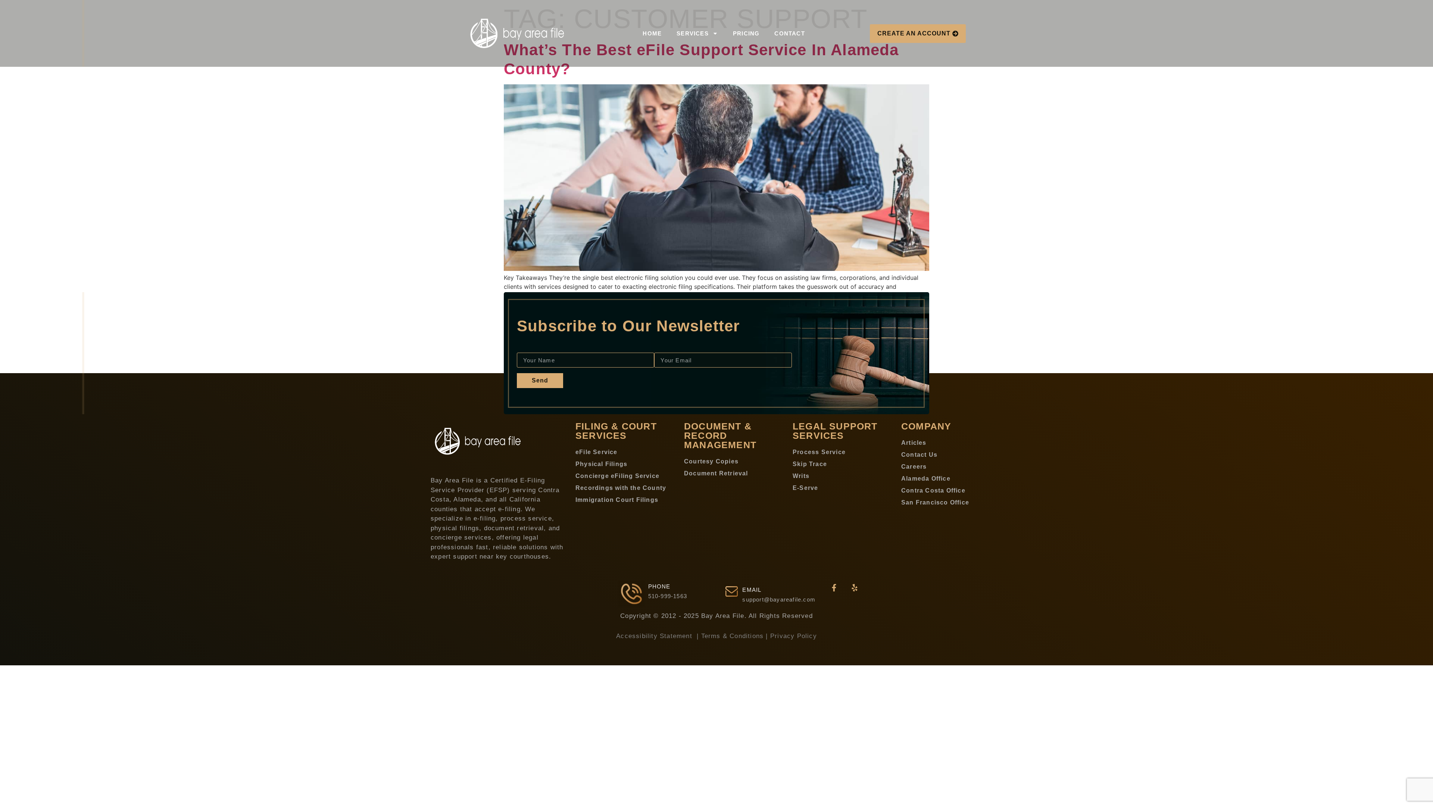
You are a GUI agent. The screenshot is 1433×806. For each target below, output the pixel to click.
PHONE (659, 586)
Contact (789, 33)
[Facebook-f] (834, 587)
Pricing (746, 33)
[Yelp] (854, 587)
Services (693, 33)
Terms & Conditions (732, 636)
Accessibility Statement (655, 636)
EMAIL (751, 590)
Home (652, 33)
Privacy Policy (793, 636)
